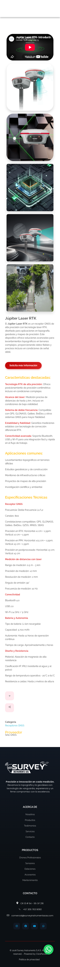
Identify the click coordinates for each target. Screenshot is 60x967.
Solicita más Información (23, 365)
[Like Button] (9, 695)
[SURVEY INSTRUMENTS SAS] (21, 8)
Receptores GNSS (14, 725)
